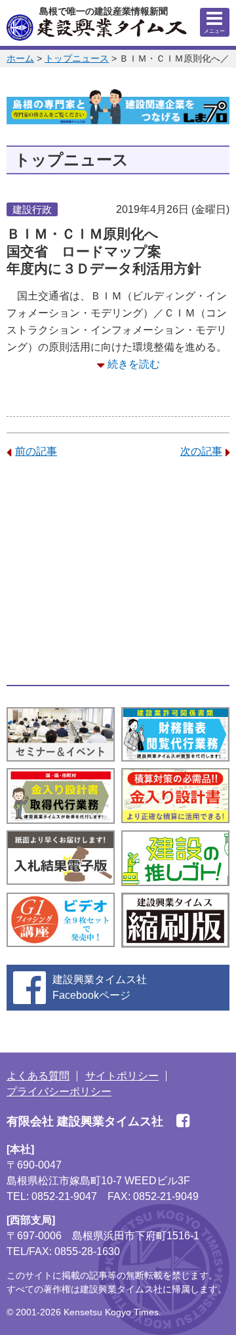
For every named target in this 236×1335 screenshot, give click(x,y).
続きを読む (134, 364)
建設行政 (32, 209)
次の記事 (201, 451)
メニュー (214, 31)
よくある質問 (38, 1075)
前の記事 (36, 451)
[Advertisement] (118, 572)
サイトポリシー (122, 1075)
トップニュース (77, 58)
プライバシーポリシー (59, 1091)
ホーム (20, 58)
